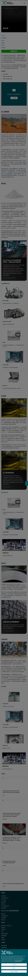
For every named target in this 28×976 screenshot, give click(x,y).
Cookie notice (18, 961)
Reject (14, 967)
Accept (14, 964)
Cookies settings (14, 971)
